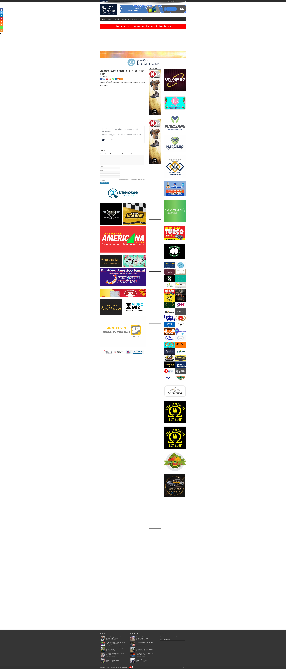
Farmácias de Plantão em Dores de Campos (133, 19)
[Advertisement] (143, 40)
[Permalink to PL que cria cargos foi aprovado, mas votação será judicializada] (103, 640)
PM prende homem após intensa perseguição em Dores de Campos (144, 648)
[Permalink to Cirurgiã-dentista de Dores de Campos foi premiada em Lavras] (132, 646)
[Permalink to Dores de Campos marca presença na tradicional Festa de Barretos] (132, 657)
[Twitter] (104, 79)
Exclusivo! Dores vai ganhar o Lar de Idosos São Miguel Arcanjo (115, 654)
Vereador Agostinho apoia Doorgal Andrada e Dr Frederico (144, 659)
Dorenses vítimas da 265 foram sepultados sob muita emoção (113, 659)
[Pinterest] (107, 79)
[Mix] (110, 79)
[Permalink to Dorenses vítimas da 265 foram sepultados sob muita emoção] (103, 662)
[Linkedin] (115, 79)
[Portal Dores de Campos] (108, 13)
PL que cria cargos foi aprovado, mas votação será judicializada (115, 637)
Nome (101, 166)
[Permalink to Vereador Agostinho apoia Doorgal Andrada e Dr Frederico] (132, 662)
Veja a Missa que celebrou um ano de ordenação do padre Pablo (143, 26)
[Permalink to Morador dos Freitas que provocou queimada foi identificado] (132, 640)
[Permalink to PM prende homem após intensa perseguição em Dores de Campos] (132, 651)
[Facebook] (101, 79)
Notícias (103, 19)
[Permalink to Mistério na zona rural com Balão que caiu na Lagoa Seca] (103, 651)
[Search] (185, 1)
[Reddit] (118, 79)
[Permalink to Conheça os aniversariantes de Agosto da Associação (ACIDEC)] (103, 646)
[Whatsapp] (113, 79)
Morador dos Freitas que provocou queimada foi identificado (144, 637)
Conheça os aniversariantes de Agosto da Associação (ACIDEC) (115, 643)
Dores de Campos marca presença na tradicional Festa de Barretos (122, 1)
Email (101, 170)
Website (102, 174)
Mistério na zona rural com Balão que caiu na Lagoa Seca (115, 648)
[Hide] (0, 33)
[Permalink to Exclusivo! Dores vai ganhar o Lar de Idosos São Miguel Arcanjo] (103, 657)
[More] (121, 79)
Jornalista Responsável (114, 19)
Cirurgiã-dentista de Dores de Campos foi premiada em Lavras (145, 643)
